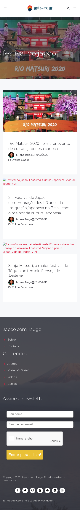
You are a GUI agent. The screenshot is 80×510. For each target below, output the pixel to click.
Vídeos (12, 377)
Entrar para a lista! (24, 454)
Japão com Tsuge (32, 476)
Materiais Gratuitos (20, 370)
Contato (13, 346)
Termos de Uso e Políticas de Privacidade (28, 500)
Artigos (12, 363)
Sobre (11, 339)
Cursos (12, 383)
